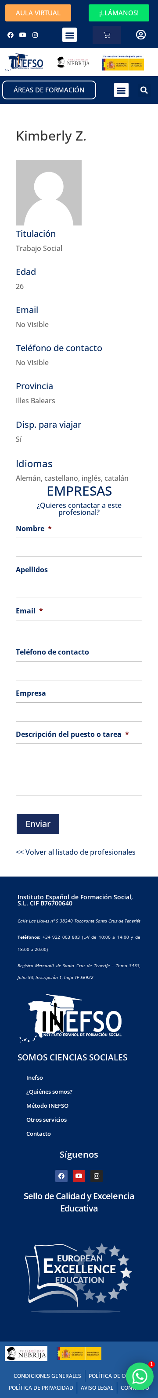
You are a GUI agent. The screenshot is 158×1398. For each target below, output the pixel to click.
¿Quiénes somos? (49, 1091)
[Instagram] (35, 35)
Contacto (38, 1133)
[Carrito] (107, 35)
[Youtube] (23, 35)
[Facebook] (10, 35)
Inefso (34, 1077)
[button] (69, 35)
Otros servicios (46, 1119)
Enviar (37, 824)
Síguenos (79, 1154)
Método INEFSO (47, 1105)
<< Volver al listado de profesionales (76, 852)
